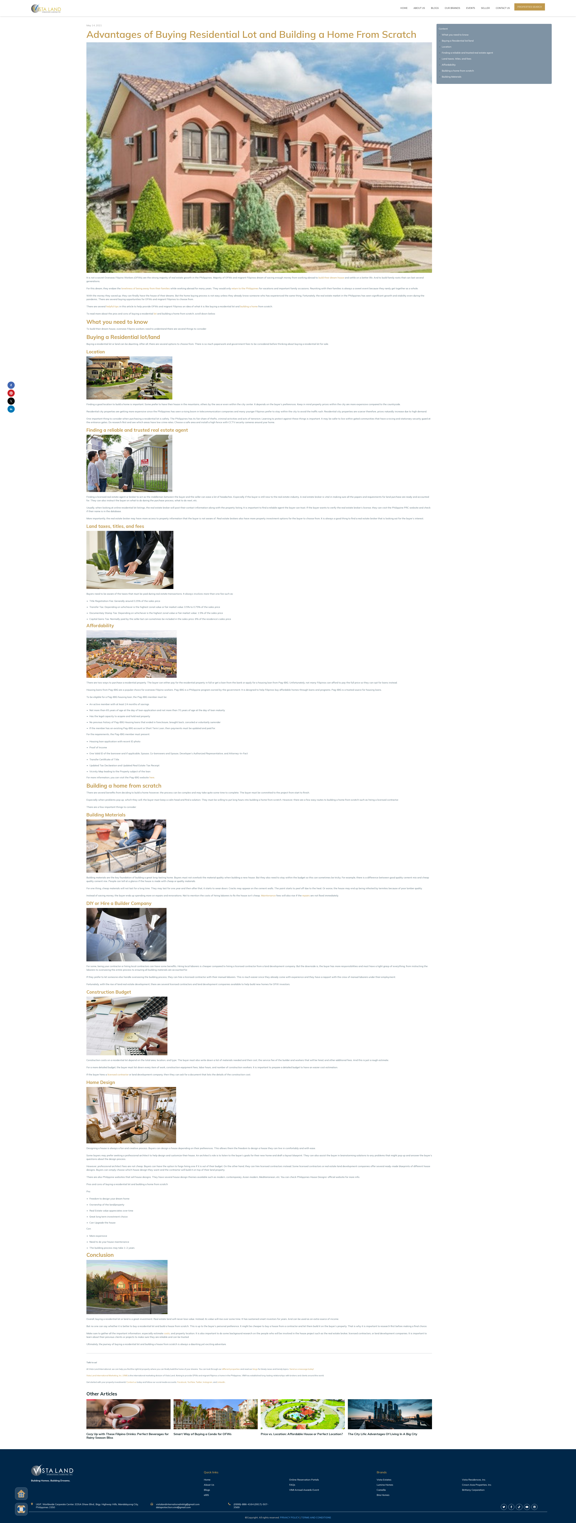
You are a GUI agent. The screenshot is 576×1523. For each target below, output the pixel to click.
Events (470, 8)
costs (167, 1333)
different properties (231, 1369)
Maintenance (268, 895)
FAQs (292, 1484)
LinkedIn (221, 1382)
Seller (485, 8)
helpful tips (112, 306)
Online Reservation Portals (304, 1479)
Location (446, 46)
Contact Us (503, 8)
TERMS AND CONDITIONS (316, 1517)
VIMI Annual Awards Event (304, 1489)
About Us (419, 8)
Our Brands (452, 8)
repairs (306, 895)
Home (404, 8)
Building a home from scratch (458, 70)
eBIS (206, 1494)
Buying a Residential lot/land (458, 40)
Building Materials (451, 76)
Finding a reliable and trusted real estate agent (467, 52)
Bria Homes (383, 1494)
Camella (381, 1489)
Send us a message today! (302, 1369)
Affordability (449, 64)
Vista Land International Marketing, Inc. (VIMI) (107, 1375)
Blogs (435, 8)
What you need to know (455, 34)
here (151, 777)
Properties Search (529, 7)
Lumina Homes (385, 1484)
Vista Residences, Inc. (474, 1479)
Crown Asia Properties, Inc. (477, 1484)
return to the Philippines (245, 288)
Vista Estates (384, 1479)
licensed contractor (118, 1074)
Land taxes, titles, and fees (456, 58)
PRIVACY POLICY (289, 1517)
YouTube (191, 1382)
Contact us (131, 1382)
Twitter (198, 1382)
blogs (255, 1369)
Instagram (207, 1382)
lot (155, 313)
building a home (249, 306)
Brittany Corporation (473, 1489)
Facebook (181, 1382)
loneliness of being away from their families (145, 288)
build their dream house (331, 277)
